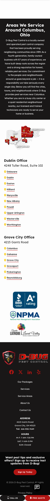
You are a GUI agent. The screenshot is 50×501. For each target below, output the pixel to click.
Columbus (12, 248)
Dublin (10, 177)
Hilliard (11, 189)
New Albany (13, 201)
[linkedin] (29, 371)
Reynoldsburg (14, 277)
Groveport (12, 266)
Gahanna (12, 254)
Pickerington (14, 272)
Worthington (14, 224)
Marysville (12, 195)
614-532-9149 (27, 429)
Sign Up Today (25, 472)
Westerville (13, 218)
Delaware (12, 171)
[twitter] (20, 371)
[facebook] (11, 371)
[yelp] (38, 371)
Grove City (13, 260)
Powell (10, 207)
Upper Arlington (15, 212)
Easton (10, 183)
